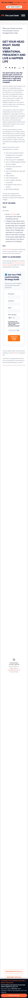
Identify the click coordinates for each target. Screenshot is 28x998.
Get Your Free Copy (14, 995)
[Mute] (23, 68)
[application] (14, 67)
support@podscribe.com (14, 670)
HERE (16, 353)
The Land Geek (10, 15)
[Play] (6, 67)
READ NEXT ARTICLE (14, 977)
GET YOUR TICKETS (14, 7)
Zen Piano (13, 214)
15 (9, 68)
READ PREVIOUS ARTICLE (14, 971)
